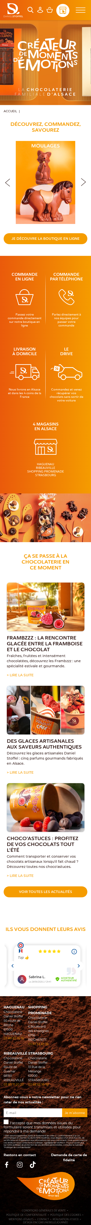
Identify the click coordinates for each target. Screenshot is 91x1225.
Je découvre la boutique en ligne (45, 238)
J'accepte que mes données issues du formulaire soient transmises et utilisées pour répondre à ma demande (45, 1134)
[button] (83, 181)
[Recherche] (30, 11)
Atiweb (74, 1219)
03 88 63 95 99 (38, 1084)
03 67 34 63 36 (38, 1044)
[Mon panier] (50, 11)
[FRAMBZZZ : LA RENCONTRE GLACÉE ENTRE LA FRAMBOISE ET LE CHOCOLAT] (45, 607)
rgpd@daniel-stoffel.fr (54, 1142)
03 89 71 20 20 (14, 1084)
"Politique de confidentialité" (17, 1147)
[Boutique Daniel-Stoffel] (13, 10)
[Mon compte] (40, 11)
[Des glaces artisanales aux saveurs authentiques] (45, 710)
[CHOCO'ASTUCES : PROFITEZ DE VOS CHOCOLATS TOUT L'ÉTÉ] (45, 807)
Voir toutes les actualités (45, 892)
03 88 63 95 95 (14, 1038)
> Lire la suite (20, 675)
